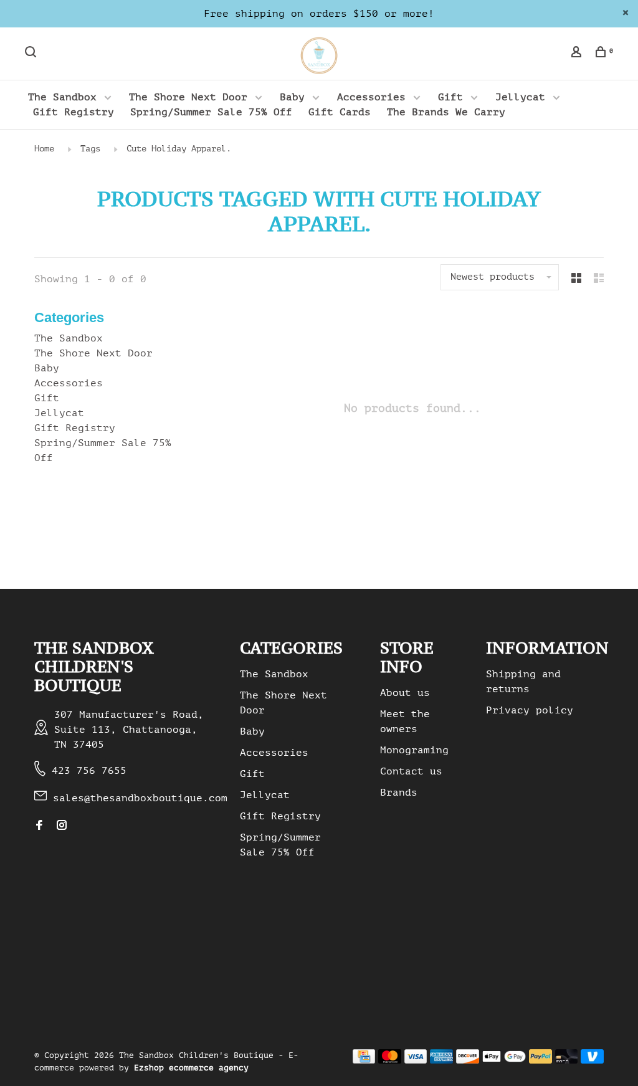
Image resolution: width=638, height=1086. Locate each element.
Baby (292, 97)
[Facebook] (39, 826)
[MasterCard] (389, 1060)
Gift (450, 97)
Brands (398, 792)
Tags (90, 148)
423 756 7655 (89, 770)
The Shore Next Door (188, 97)
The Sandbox (62, 97)
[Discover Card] (467, 1060)
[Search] (32, 54)
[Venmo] (592, 1060)
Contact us (411, 771)
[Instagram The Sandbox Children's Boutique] (62, 826)
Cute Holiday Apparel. (178, 148)
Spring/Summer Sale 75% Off (211, 112)
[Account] (578, 54)
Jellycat (520, 97)
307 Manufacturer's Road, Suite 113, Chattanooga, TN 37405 (129, 729)
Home (44, 148)
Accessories (371, 97)
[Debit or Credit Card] (566, 1060)
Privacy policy (529, 710)
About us (405, 692)
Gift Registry (73, 112)
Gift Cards (339, 112)
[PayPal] (540, 1060)
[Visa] (415, 1060)
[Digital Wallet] (504, 1060)
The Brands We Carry (446, 112)
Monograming (414, 750)
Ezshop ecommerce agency (191, 1067)
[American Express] (441, 1060)
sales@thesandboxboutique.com (140, 798)
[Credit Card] (364, 1060)
